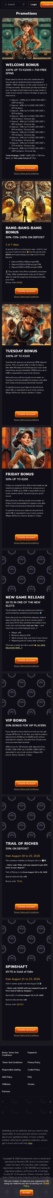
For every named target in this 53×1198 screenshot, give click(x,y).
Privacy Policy (34, 1062)
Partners (6, 1091)
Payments (32, 1052)
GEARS (20, 1004)
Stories (31, 1084)
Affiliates (6, 1084)
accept (26, 1192)
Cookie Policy (34, 1069)
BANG (20, 282)
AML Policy (7, 1077)
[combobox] (14, 4)
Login (34, 4)
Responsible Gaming (11, 1069)
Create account (26, 168)
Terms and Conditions (12, 1062)
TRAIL (20, 881)
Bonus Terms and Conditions (26, 173)
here (30, 1143)
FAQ (30, 1077)
